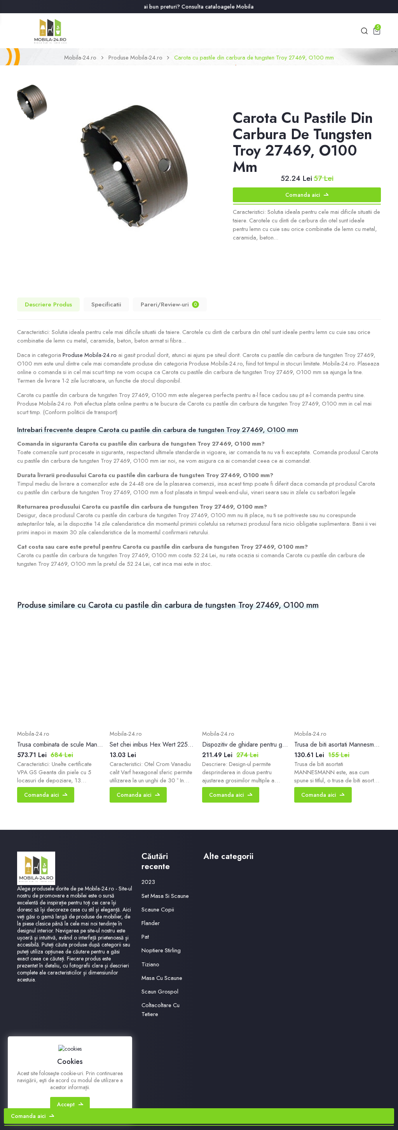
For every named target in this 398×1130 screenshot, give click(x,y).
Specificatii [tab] (106, 304)
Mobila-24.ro (80, 57)
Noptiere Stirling (161, 950)
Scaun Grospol (159, 991)
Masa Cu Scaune (161, 978)
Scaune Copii (157, 909)
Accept (66, 1104)
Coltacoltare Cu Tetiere (160, 1009)
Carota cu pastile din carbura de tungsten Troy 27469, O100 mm (254, 57)
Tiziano (150, 964)
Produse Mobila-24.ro (135, 57)
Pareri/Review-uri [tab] (169, 304)
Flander (150, 923)
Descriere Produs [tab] (48, 304)
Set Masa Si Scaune (165, 896)
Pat (145, 936)
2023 (148, 882)
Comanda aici (302, 195)
